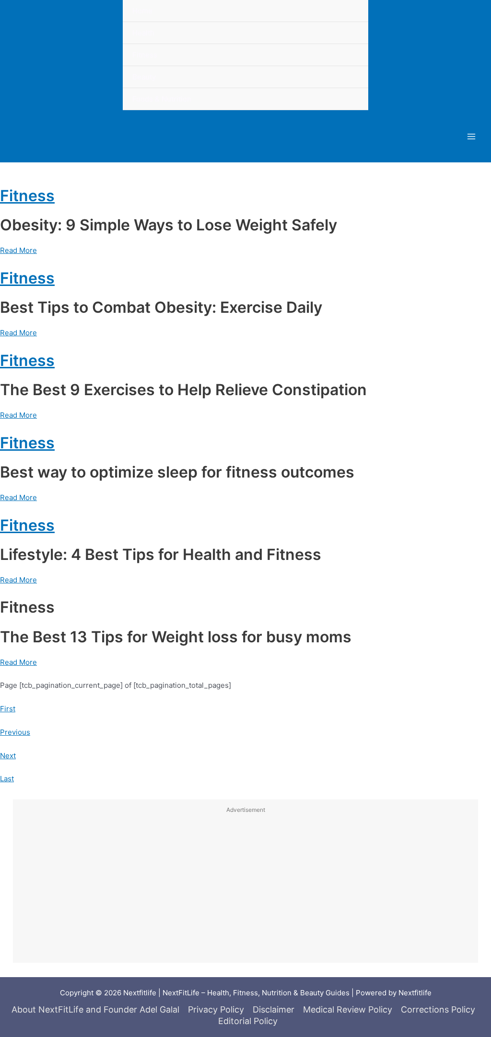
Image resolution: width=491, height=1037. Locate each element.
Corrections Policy (438, 1009)
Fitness (27, 195)
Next (8, 755)
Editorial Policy (248, 1021)
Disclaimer (273, 1009)
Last (7, 778)
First (7, 708)
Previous (15, 732)
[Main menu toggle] (471, 136)
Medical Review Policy (347, 1009)
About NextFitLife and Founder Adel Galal (95, 1009)
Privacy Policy (216, 1009)
